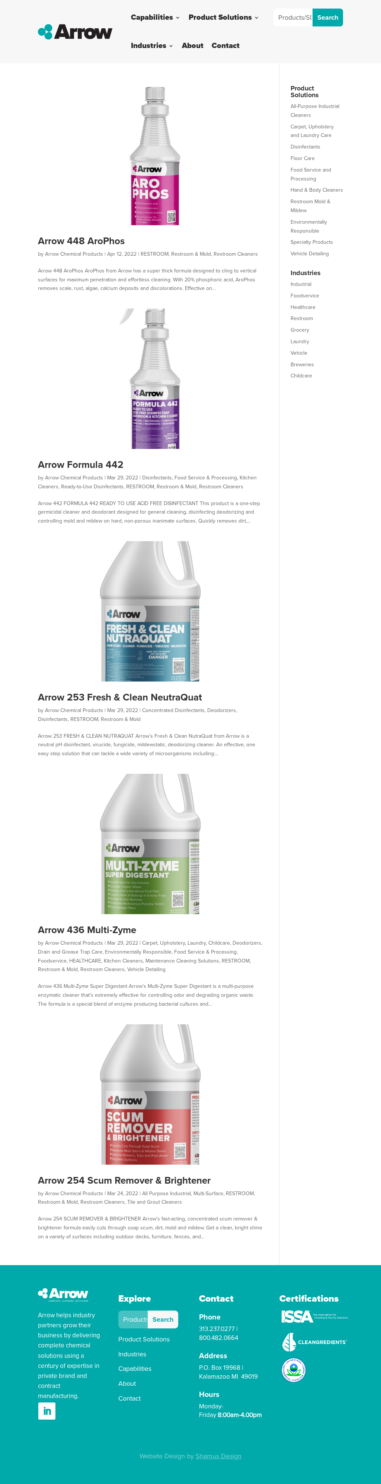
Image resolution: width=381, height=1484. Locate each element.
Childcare (219, 943)
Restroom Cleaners (236, 254)
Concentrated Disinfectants (173, 710)
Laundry (300, 341)
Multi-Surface (208, 1193)
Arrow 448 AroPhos (81, 241)
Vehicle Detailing (146, 969)
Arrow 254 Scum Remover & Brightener (124, 1181)
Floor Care (303, 158)
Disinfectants (157, 478)
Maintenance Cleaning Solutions (182, 961)
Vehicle (299, 353)
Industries (148, 45)
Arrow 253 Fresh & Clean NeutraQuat (120, 697)
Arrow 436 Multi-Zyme (87, 930)
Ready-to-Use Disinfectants (92, 487)
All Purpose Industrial (166, 1193)
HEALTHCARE (85, 961)
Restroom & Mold (191, 254)
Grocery (300, 330)
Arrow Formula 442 (81, 465)
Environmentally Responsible (138, 952)
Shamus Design (218, 1456)
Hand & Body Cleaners (317, 190)
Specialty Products (312, 242)
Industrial (301, 284)
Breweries (302, 364)
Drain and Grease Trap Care (70, 952)
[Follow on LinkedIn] (46, 1411)
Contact (226, 45)
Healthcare (303, 307)
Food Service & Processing (206, 478)
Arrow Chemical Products (74, 254)
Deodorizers (221, 710)
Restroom (302, 318)
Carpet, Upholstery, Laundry (174, 943)
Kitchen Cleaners (123, 961)
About (193, 45)
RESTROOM (155, 254)
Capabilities (152, 17)
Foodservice (52, 961)
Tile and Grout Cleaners (154, 1202)
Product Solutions (220, 17)
